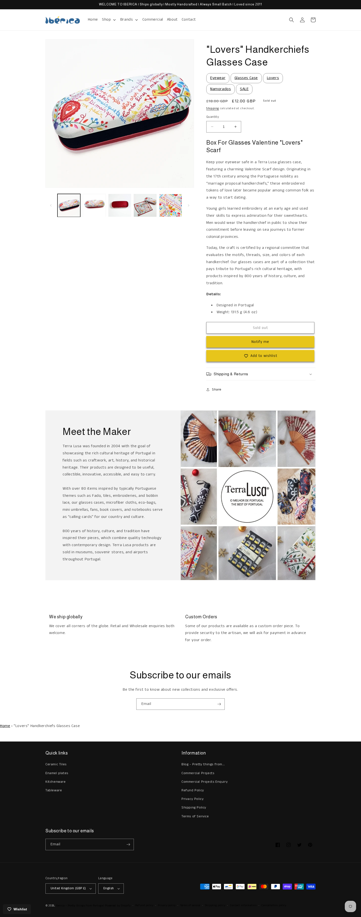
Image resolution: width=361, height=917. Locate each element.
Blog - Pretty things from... (203, 764)
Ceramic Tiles (56, 764)
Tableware (53, 790)
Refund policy (144, 905)
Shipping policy (215, 905)
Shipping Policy (193, 807)
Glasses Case (246, 78)
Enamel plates (56, 773)
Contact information (243, 905)
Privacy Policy (192, 798)
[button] (291, 19)
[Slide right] (188, 205)
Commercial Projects (197, 773)
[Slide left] (50, 205)
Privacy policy (167, 905)
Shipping (212, 108)
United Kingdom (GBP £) (68, 888)
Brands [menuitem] (126, 19)
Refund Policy (192, 790)
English (108, 888)
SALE (244, 89)
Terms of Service (195, 816)
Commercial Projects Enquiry (204, 781)
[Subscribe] (219, 704)
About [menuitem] (172, 19)
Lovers (273, 78)
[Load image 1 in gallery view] (68, 205)
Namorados (220, 89)
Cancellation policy (273, 905)
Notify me (260, 341)
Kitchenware (55, 781)
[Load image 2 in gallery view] (94, 205)
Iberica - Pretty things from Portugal (80, 906)
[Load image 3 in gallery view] (119, 205)
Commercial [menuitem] (152, 19)
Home (5, 726)
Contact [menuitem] (189, 19)
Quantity (212, 117)
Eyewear (217, 78)
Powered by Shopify (118, 906)
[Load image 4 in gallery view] (145, 205)
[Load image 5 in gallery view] (170, 205)
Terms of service (190, 905)
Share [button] (217, 389)
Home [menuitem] (93, 19)
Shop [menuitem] (106, 19)
